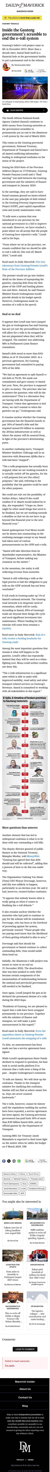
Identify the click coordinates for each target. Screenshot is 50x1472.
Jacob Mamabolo (10, 1188)
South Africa (34, 1174)
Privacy (20, 1460)
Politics (22, 1174)
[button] (29, 71)
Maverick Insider (25, 1381)
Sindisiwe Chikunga (37, 1188)
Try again (9, 1365)
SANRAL (33, 1184)
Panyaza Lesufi (37, 1179)
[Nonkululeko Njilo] (6, 66)
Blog (25, 1405)
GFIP (22, 1193)
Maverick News (9, 1174)
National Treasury (21, 1179)
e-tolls (23, 1188)
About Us (25, 1389)
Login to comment (25, 1349)
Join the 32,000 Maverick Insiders (22, 1420)
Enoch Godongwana (11, 1184)
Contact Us (25, 1397)
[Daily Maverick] (25, 5)
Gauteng (6, 1179)
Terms (31, 1460)
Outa (25, 1184)
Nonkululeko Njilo (22, 65)
